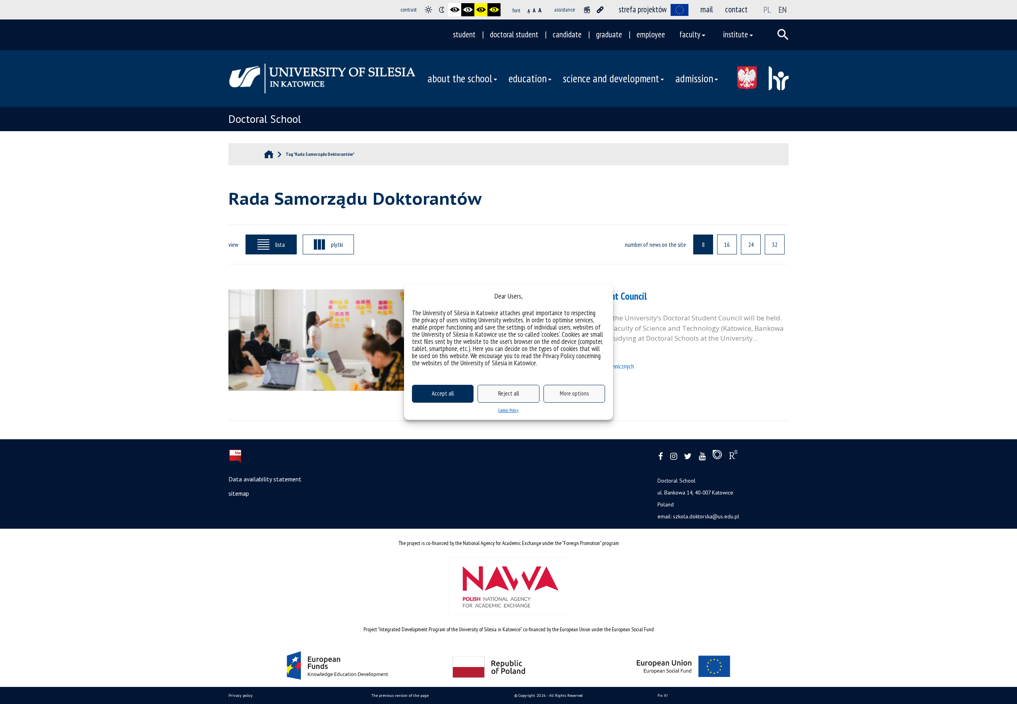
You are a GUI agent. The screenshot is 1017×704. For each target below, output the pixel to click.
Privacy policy (240, 695)
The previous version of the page (400, 695)
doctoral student (514, 34)
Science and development (611, 78)
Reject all (508, 393)
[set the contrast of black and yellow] (480, 9)
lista (280, 244)
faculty (689, 34)
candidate (567, 34)
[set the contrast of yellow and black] (494, 9)
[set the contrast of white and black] (467, 9)
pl (767, 9)
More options (574, 393)
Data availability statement (265, 479)
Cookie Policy (508, 410)
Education (527, 78)
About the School (459, 78)
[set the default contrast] (428, 9)
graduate (609, 34)
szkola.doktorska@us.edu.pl (706, 516)
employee (650, 34)
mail (706, 9)
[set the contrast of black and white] (454, 9)
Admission (694, 78)
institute (735, 34)
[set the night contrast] (441, 9)
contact (736, 9)
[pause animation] (587, 9)
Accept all (443, 393)
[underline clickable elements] (600, 9)
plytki (337, 244)
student (464, 34)
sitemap (238, 493)
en (783, 9)
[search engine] (783, 34)
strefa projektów (643, 9)
